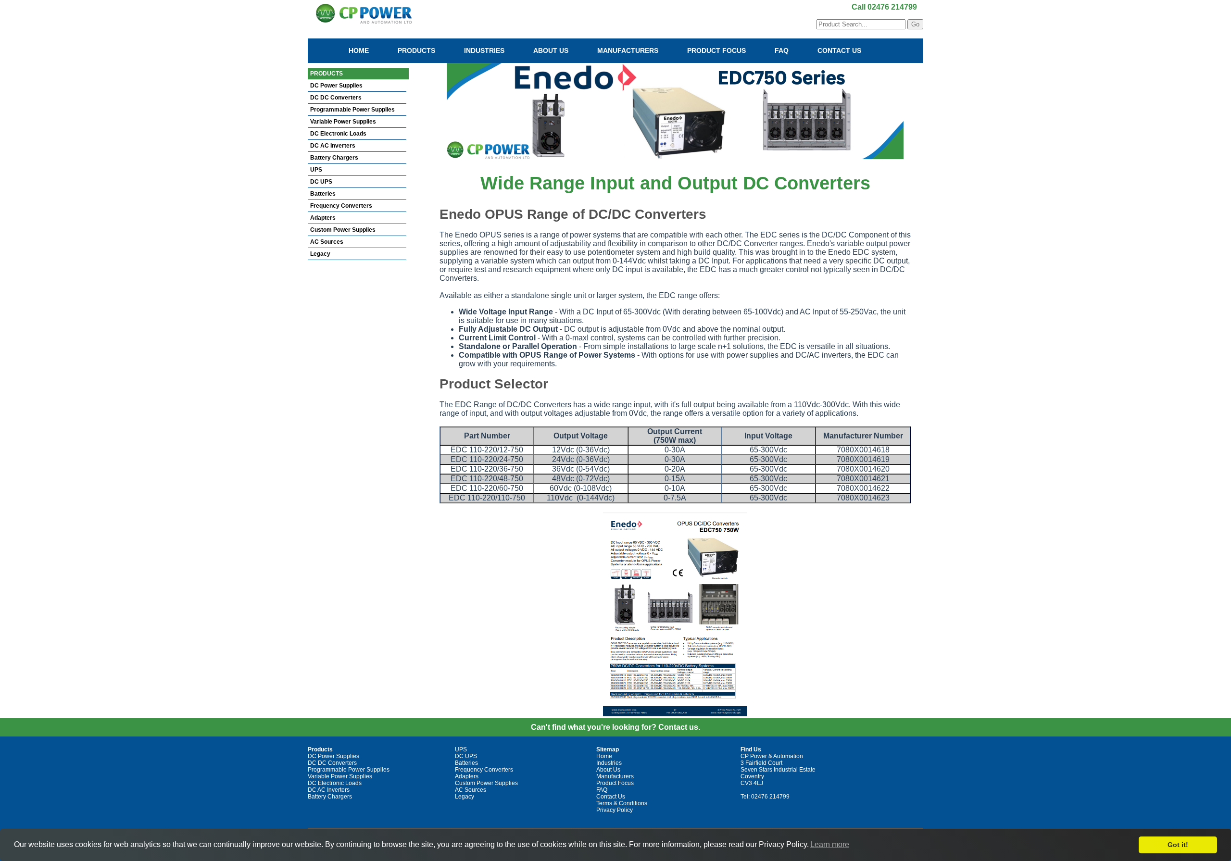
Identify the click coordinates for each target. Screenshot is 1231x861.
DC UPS (321, 181)
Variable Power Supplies (343, 121)
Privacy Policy (614, 810)
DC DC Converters (336, 97)
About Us (550, 50)
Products (416, 50)
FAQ (782, 50)
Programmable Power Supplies (352, 109)
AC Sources (326, 241)
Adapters (323, 217)
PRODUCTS (326, 73)
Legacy (320, 253)
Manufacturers (627, 50)
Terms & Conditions (621, 803)
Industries (484, 50)
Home (359, 50)
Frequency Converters (341, 205)
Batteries (323, 193)
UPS (316, 169)
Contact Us (839, 50)
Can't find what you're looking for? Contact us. (615, 727)
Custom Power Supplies (343, 229)
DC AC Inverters (332, 145)
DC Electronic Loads (338, 133)
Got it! (1178, 845)
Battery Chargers (334, 157)
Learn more (829, 844)
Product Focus (716, 50)
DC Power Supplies (336, 85)
